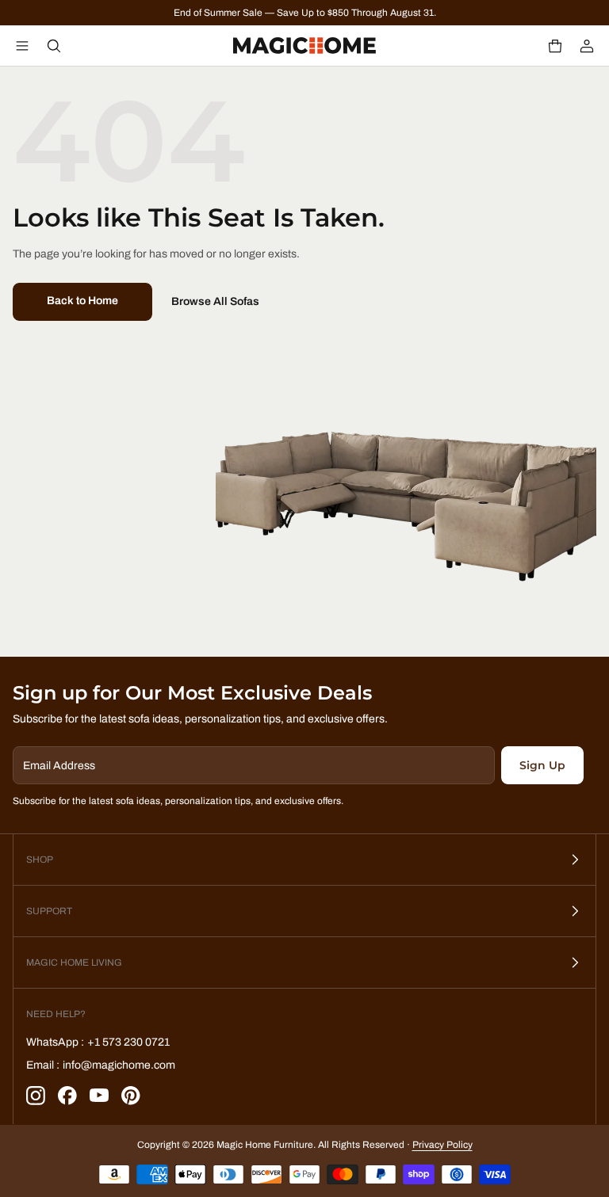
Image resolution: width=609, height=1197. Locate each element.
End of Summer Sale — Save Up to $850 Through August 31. (305, 12)
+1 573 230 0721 (128, 1042)
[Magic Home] (304, 45)
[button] (555, 46)
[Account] (586, 46)
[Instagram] (35, 1095)
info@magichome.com (119, 1065)
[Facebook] (67, 1095)
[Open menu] (22, 46)
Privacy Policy (442, 1144)
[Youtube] (99, 1095)
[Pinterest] (130, 1095)
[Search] (53, 46)
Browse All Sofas (215, 301)
